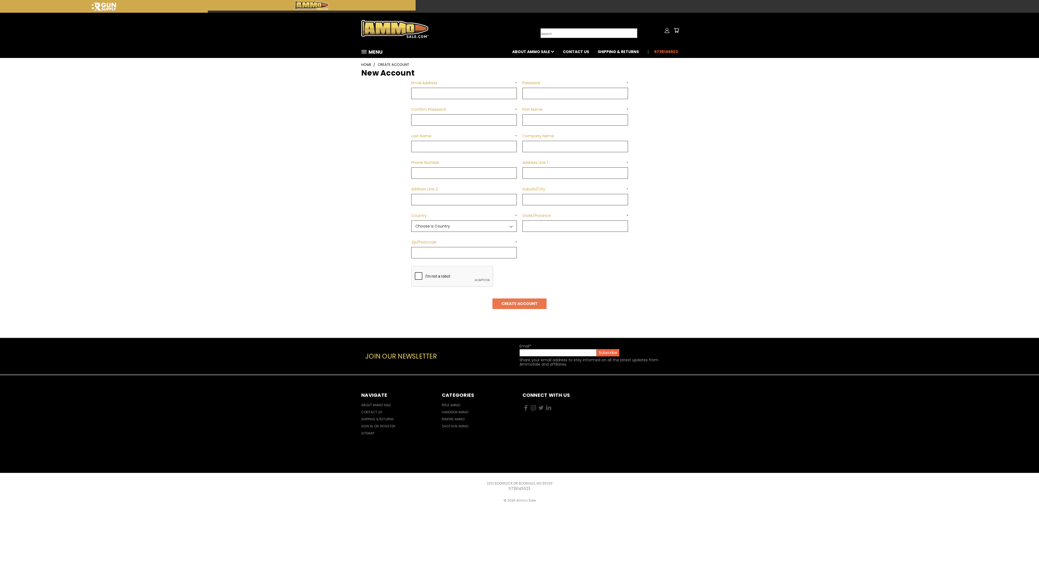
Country (464, 215)
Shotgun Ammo (455, 426)
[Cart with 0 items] (676, 30)
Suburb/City (575, 189)
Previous (1024, 568)
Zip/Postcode (464, 242)
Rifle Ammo (451, 405)
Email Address (464, 83)
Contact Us (576, 51)
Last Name (464, 136)
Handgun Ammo (455, 412)
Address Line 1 (575, 162)
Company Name (538, 136)
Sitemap (367, 433)
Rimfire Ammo (453, 419)
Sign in (367, 426)
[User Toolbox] (667, 30)
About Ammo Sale (531, 51)
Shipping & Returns (618, 51)
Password (575, 83)
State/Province (575, 215)
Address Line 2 (424, 189)
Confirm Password (464, 109)
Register (387, 426)
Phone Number (425, 162)
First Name (575, 109)
